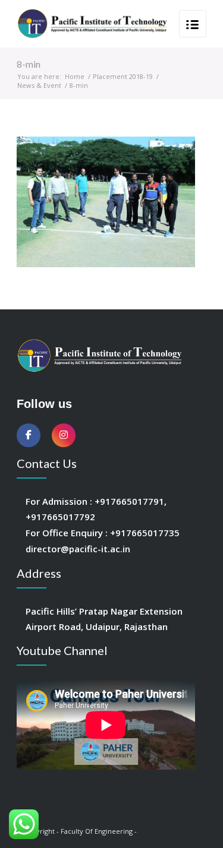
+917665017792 (60, 517)
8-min (28, 63)
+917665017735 (145, 533)
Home (74, 76)
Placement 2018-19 (123, 76)
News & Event (39, 85)
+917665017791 (129, 501)
